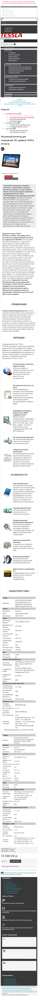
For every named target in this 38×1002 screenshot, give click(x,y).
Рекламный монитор (20, 986)
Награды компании (14, 58)
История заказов (11, 980)
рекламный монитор (10, 873)
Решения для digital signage (14, 888)
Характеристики (11, 179)
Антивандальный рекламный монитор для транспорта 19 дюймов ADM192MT (16, 954)
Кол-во (3, 861)
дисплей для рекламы (23, 873)
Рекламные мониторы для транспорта (20, 67)
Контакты (9, 881)
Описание (8, 176)
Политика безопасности (13, 889)
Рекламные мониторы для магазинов (13, 903)
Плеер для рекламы (8, 986)
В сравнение (14, 866)
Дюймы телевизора (12, 893)
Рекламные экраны (14, 72)
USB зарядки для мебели (16, 89)
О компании (11, 52)
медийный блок (19, 991)
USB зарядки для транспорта (17, 87)
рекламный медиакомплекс (20, 990)
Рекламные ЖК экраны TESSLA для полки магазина (17, 920)
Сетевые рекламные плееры (17, 81)
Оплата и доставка (14, 54)
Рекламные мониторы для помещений (20, 69)
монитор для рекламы (15, 874)
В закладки (6, 866)
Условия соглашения (12, 891)
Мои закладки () (11, 982)
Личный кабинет (11, 979)
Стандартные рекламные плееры (19, 79)
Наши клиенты (12, 60)
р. (5, 23)
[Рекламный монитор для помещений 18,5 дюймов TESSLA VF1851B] (11, 171)
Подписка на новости (12, 984)
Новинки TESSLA (13, 56)
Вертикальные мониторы (16, 70)
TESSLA (13, 848)
